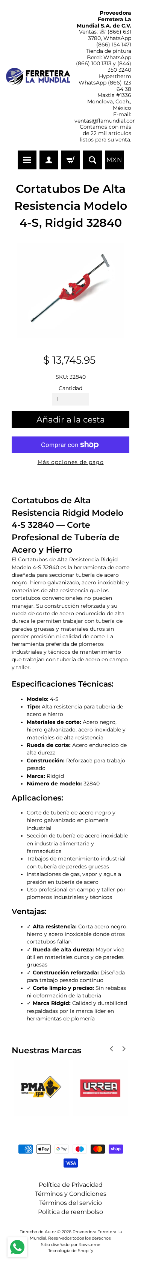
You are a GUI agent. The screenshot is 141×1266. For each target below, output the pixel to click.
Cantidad (70, 388)
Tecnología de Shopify (70, 1250)
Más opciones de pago (71, 462)
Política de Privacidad (71, 1184)
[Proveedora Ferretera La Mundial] (38, 76)
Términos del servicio (70, 1202)
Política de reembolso (70, 1211)
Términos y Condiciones (70, 1193)
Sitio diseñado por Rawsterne (70, 1244)
